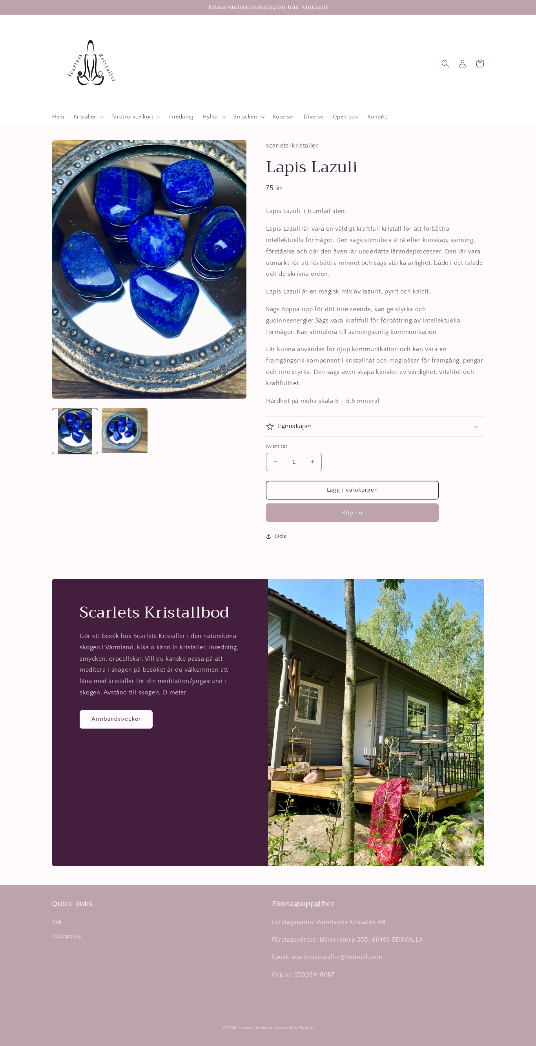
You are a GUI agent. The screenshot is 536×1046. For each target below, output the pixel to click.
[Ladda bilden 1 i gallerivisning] (75, 431)
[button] (88, 117)
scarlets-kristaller (255, 1028)
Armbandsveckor (116, 719)
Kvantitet (276, 446)
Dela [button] (280, 536)
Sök (57, 922)
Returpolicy (67, 936)
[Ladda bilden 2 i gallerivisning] (124, 431)
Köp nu (352, 512)
